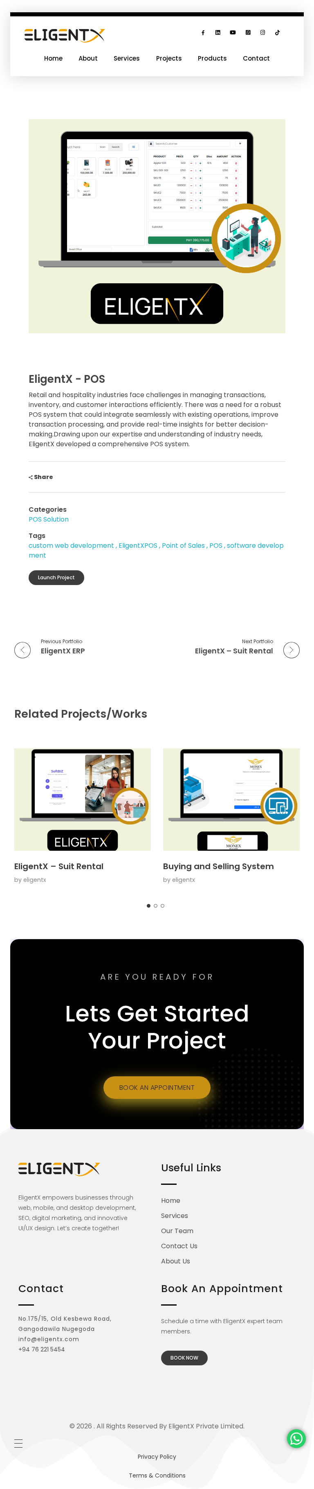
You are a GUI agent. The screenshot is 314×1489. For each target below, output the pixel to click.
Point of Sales (183, 545)
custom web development (71, 545)
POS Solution (49, 519)
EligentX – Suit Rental (58, 866)
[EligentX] (65, 36)
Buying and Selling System (218, 866)
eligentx (34, 880)
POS (215, 545)
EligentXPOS (138, 545)
